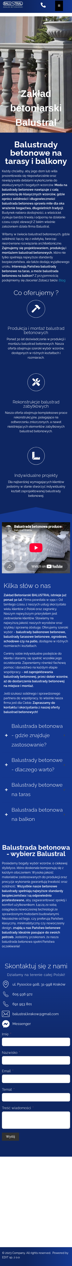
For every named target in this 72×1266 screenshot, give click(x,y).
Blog (62, 280)
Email (6, 1071)
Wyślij (10, 1136)
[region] (36, 75)
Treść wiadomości (16, 1108)
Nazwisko (9, 1053)
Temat (7, 1089)
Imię (5, 1034)
